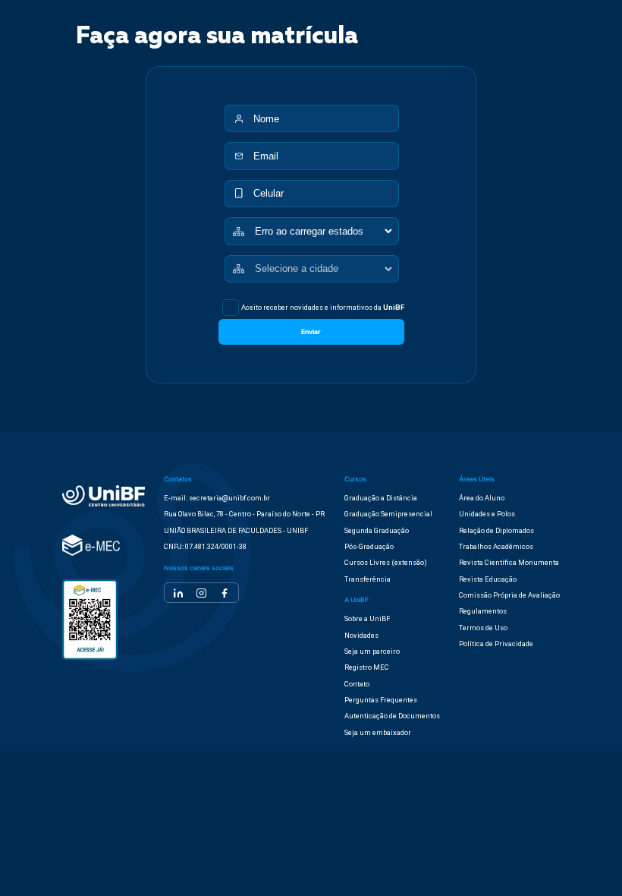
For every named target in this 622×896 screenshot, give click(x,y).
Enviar (311, 332)
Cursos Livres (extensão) (385, 562)
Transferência (367, 579)
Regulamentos (483, 610)
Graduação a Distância (380, 497)
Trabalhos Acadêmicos (496, 546)
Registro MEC (366, 667)
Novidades (361, 635)
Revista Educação (488, 579)
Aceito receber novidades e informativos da (322, 307)
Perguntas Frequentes (380, 699)
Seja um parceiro (372, 651)
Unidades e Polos (487, 513)
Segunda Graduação (376, 530)
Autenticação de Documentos (392, 715)
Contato (356, 683)
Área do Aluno (481, 497)
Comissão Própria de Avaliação (509, 595)
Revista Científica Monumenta (509, 562)
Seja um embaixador (377, 732)
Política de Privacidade (496, 643)
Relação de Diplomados (496, 530)
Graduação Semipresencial (388, 513)
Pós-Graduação (369, 546)
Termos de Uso (483, 627)
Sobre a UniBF (367, 618)
